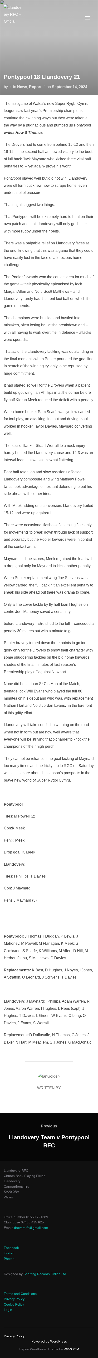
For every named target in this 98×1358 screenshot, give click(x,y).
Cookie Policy (14, 1304)
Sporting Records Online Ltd (45, 1274)
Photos (9, 1259)
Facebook (11, 1248)
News (22, 87)
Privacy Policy (14, 1299)
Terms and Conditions (20, 1294)
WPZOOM (71, 1349)
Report (35, 87)
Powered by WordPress (49, 1341)
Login (8, 1310)
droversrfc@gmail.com (31, 1228)
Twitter (9, 1253)
